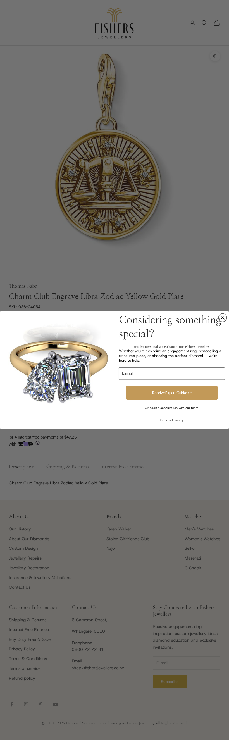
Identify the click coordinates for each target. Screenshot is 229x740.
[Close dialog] (222, 317)
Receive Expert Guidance (171, 393)
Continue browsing (171, 420)
